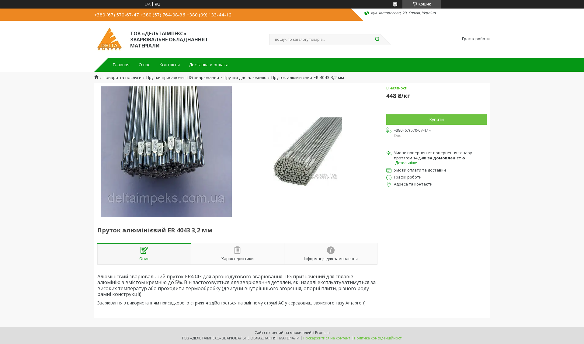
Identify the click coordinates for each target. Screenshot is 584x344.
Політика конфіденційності (378, 338)
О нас (144, 65)
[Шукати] (377, 39)
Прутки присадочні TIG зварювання (182, 77)
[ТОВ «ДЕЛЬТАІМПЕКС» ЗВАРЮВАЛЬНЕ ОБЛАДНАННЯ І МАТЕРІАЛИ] (109, 39)
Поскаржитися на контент (326, 338)
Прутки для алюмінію (244, 77)
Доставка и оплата (208, 65)
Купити (436, 119)
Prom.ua (322, 332)
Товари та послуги (122, 77)
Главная (121, 65)
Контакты (169, 65)
